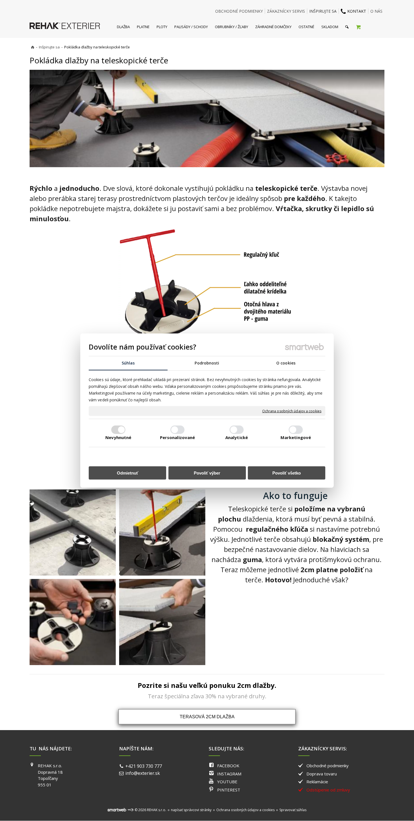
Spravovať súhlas (292, 809)
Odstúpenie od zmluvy (328, 790)
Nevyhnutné (118, 437)
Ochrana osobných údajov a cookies (291, 411)
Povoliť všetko (286, 472)
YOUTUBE (227, 781)
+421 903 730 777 (143, 766)
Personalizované (177, 437)
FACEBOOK (228, 765)
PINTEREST (228, 790)
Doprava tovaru (321, 774)
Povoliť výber (207, 472)
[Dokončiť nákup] (358, 27)
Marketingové (296, 437)
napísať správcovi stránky (191, 809)
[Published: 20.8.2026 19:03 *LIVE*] (130, 809)
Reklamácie (317, 781)
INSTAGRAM (229, 774)
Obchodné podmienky (327, 765)
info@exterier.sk (142, 773)
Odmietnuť (127, 472)
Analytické (236, 437)
